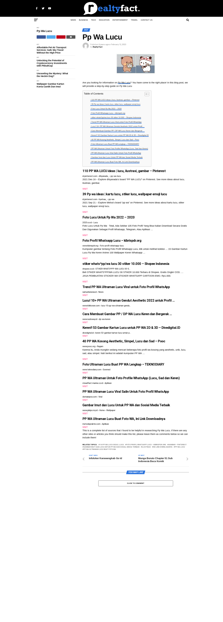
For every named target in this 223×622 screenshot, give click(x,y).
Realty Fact (97, 47)
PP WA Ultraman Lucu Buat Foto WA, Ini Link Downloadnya (115, 162)
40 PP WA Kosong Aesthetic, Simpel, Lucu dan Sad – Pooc (115, 140)
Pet (38, 28)
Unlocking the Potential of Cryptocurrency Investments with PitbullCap (52, 63)
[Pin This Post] (61, 37)
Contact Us (146, 20)
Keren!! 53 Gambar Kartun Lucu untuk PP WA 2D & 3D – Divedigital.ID (120, 135)
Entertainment (120, 20)
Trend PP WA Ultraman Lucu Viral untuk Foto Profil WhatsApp (116, 122)
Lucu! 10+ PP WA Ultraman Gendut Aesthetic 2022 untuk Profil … (118, 126)
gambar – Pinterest (177, 445)
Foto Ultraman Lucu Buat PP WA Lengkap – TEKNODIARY (115, 144)
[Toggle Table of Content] (146, 94)
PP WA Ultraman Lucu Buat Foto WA (99, 449)
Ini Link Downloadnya (162, 447)
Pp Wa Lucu (44, 31)
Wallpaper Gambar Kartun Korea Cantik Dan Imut (50, 85)
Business (83, 20)
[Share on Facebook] (41, 37)
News (73, 20)
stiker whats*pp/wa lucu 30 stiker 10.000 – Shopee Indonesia (116, 117)
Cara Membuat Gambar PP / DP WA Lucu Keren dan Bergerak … (118, 131)
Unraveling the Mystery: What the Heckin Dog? (52, 74)
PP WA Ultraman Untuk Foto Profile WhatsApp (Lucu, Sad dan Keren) (119, 148)
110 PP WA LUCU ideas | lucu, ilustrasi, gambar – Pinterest (115, 100)
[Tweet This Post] (51, 37)
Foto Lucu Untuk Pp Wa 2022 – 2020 (106, 109)
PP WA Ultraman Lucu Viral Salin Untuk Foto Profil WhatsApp (116, 153)
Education (104, 20)
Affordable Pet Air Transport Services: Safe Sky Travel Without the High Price (51, 50)
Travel (134, 20)
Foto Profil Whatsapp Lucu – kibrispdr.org (108, 113)
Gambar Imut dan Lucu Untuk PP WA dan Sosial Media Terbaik (117, 157)
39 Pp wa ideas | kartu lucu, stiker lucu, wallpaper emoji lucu (115, 104)
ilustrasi (146, 447)
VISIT (85, 189)
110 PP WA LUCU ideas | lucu (111, 445)
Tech (93, 20)
